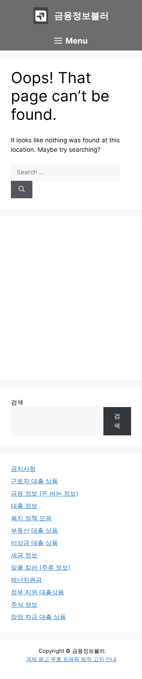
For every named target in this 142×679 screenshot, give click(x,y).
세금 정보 (24, 555)
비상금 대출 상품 (34, 542)
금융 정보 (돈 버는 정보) (44, 493)
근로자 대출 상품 (34, 481)
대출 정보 (24, 505)
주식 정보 (24, 604)
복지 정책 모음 (31, 518)
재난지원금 (26, 580)
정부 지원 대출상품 (37, 592)
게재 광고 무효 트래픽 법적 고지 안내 (71, 659)
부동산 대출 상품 (34, 530)
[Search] (21, 189)
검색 (17, 402)
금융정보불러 (81, 15)
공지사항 (23, 468)
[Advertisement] (71, 298)
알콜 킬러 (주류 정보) (40, 567)
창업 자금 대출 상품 (38, 617)
